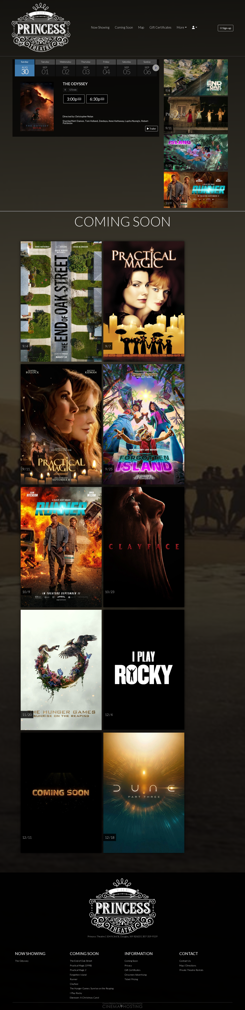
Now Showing (100, 27)
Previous (15, 68)
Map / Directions (187, 965)
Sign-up (226, 28)
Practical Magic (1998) (81, 965)
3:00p (72, 98)
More (180, 27)
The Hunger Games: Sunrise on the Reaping (92, 988)
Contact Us (185, 960)
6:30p (95, 98)
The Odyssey (21, 960)
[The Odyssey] (37, 106)
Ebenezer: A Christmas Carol (84, 997)
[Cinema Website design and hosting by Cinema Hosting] (122, 1005)
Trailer (152, 128)
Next (155, 68)
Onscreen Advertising (135, 974)
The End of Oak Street (81, 960)
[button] (194, 27)
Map (141, 27)
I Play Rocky (76, 993)
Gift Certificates (160, 27)
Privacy (128, 965)
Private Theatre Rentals (191, 970)
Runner (74, 979)
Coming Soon (124, 27)
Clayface (74, 983)
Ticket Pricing (131, 979)
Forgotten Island (78, 974)
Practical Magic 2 (78, 970)
